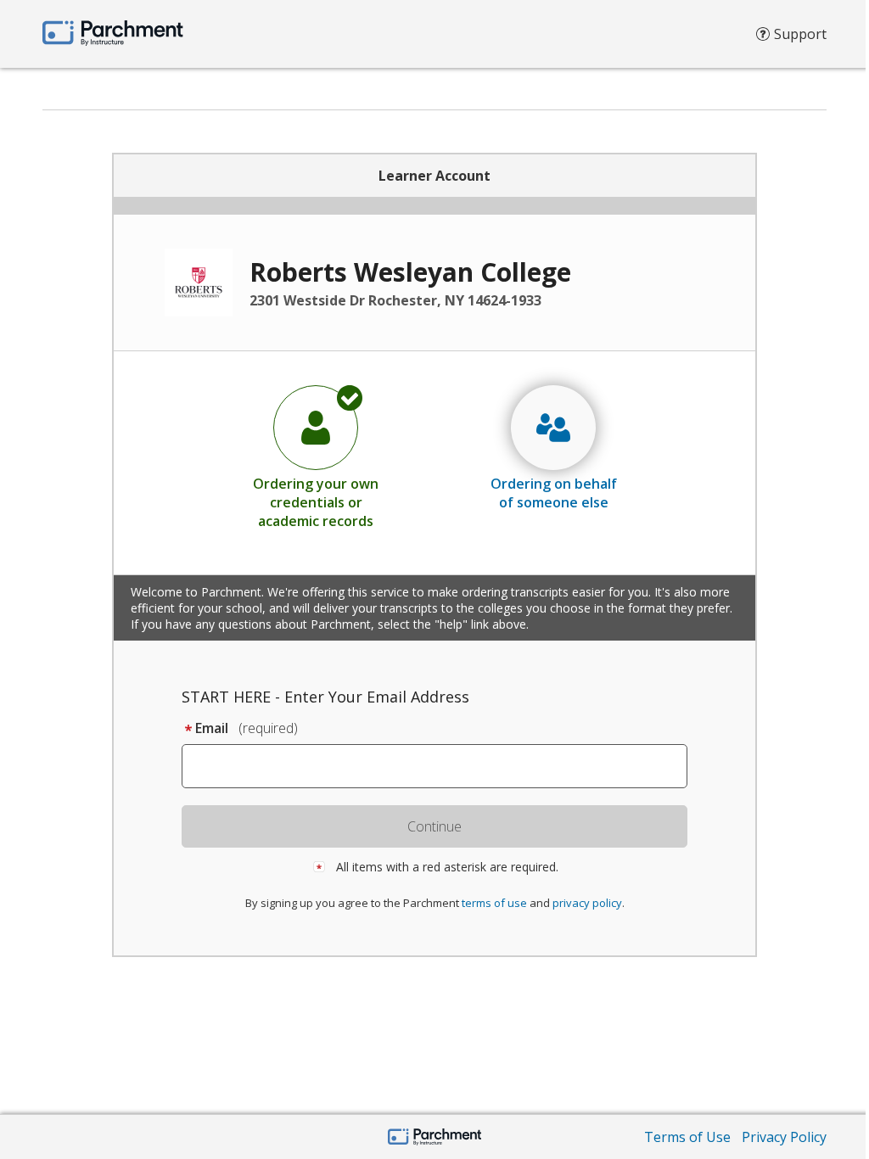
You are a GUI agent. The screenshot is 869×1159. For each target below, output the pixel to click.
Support (800, 34)
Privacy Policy (784, 1137)
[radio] (315, 456)
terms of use (494, 903)
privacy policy (587, 903)
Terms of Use (687, 1137)
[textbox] (442, 766)
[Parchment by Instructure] (435, 1138)
